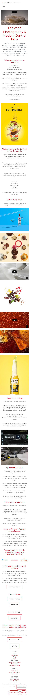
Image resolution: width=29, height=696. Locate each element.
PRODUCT (14, 605)
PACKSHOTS (14, 618)
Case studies (14, 655)
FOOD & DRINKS (14, 599)
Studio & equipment (14, 665)
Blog (14, 657)
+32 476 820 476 (14, 680)
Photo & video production (14, 662)
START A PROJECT (14, 587)
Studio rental (14, 670)
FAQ (14, 658)
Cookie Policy (21, 687)
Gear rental (14, 674)
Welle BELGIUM (14, 679)
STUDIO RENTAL (14, 639)
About (14, 653)
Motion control (14, 663)
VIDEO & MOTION (14, 612)
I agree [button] (23, 692)
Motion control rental (14, 672)
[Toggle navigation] (4, 7)
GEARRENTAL (14, 646)
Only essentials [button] (14, 692)
